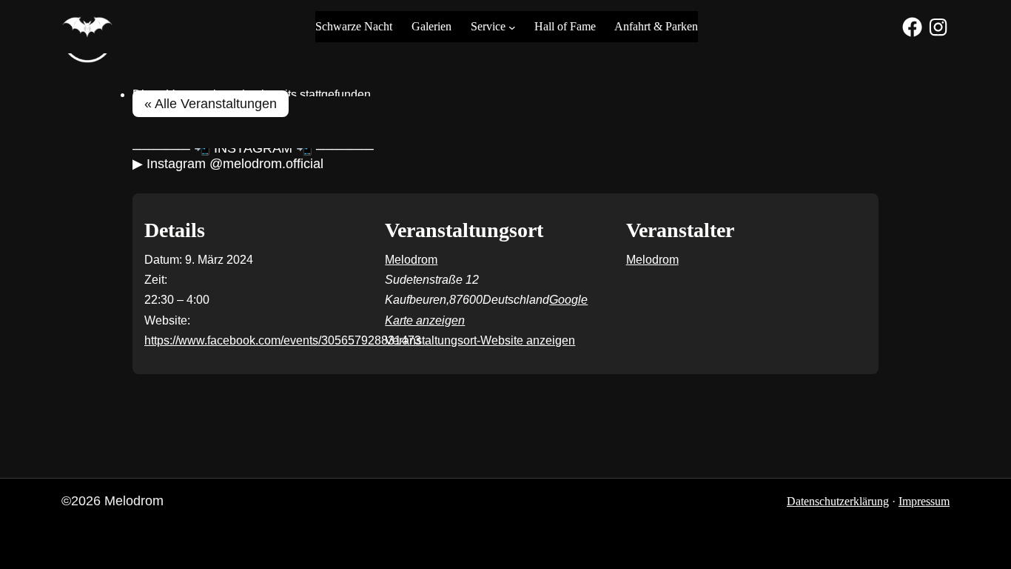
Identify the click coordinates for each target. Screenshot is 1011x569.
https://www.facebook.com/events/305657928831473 (282, 340)
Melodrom (411, 259)
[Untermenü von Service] (512, 26)
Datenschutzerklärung (838, 501)
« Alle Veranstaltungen (210, 103)
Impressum (924, 501)
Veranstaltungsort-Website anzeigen (480, 340)
